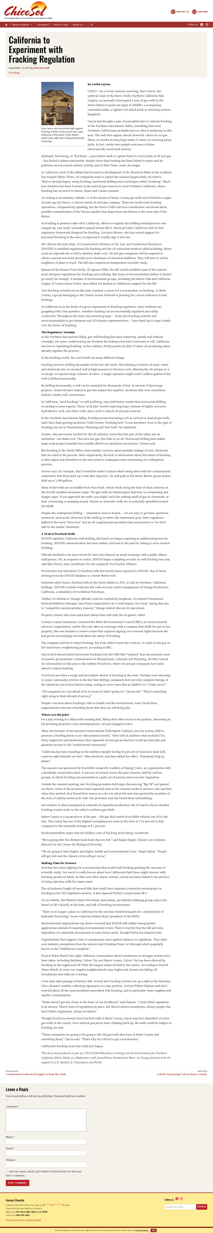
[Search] (92, 25)
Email (10, 1148)
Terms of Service (15, 1220)
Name (10, 1137)
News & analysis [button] (20, 25)
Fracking (14, 72)
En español (43, 25)
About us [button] (77, 25)
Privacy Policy (33, 1220)
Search (201, 1207)
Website (10, 1160)
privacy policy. (142, 1230)
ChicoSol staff (41, 68)
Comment (12, 1106)
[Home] (6, 25)
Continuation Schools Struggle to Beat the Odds (36, 1074)
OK (153, 1230)
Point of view (61, 25)
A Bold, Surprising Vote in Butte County (182, 1074)
